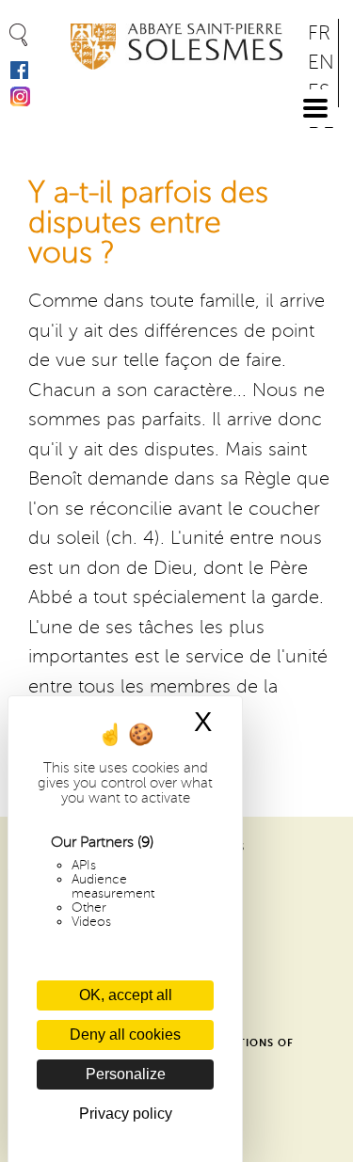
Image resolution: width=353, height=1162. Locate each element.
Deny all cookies (125, 1035)
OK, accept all (125, 995)
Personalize (126, 1074)
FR (319, 33)
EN (321, 62)
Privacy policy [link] (125, 1114)
